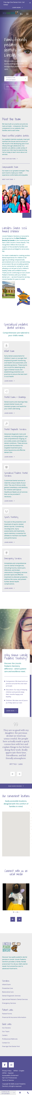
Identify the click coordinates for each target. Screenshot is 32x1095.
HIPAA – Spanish (8, 1073)
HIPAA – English (18, 1071)
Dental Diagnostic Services (11, 996)
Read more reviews (15, 786)
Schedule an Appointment (11, 79)
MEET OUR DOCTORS (9, 159)
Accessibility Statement (10, 1075)
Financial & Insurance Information (14, 1017)
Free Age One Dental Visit (11, 1046)
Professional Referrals (10, 1039)
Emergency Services (9, 1003)
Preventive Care (7, 988)
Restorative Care (8, 992)
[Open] (16, 896)
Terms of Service (8, 1080)
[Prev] (12, 774)
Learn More (16, 7)
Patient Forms (7, 1014)
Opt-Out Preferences (9, 1078)
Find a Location (12, 86)
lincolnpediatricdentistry (16, 886)
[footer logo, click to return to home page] (11, 947)
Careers (4, 1035)
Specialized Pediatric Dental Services (15, 999)
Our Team (5, 1032)
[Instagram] (27, 908)
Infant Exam (6, 985)
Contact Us (6, 1043)
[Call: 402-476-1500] (28, 1093)
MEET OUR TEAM (7, 179)
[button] (16, 832)
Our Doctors (6, 1028)
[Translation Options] (21, 13)
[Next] (19, 774)
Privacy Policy (6, 1071)
